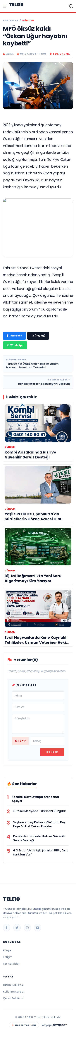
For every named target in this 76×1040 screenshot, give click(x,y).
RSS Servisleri (11, 963)
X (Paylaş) (38, 335)
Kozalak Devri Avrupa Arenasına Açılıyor (35, 799)
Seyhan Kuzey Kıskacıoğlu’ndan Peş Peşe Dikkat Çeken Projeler (39, 824)
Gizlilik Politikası (13, 985)
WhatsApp (16, 345)
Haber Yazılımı (25, 1025)
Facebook (16, 335)
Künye (7, 950)
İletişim (7, 957)
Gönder (52, 752)
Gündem (28, 20)
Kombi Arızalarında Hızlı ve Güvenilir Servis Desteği (39, 838)
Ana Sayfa (10, 20)
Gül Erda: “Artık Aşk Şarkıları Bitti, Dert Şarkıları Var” (40, 852)
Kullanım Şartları (14, 991)
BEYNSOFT (60, 1025)
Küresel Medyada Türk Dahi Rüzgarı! (39, 811)
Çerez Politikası (13, 998)
